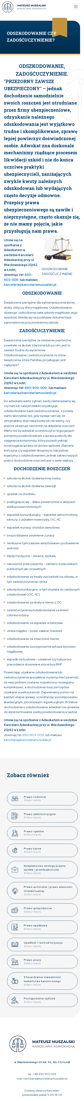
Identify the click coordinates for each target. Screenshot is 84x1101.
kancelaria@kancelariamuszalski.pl (30, 285)
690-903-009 (36, 388)
